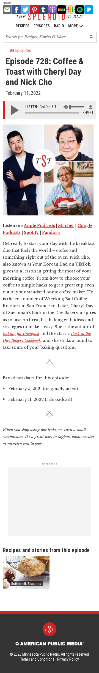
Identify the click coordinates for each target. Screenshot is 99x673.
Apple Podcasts (39, 225)
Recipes (22, 26)
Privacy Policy (68, 659)
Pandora (51, 232)
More (73, 26)
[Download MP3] (91, 107)
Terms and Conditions (37, 659)
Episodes (42, 26)
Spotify (31, 232)
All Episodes (20, 50)
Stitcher (66, 225)
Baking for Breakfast (21, 333)
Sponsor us (49, 464)
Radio (59, 26)
